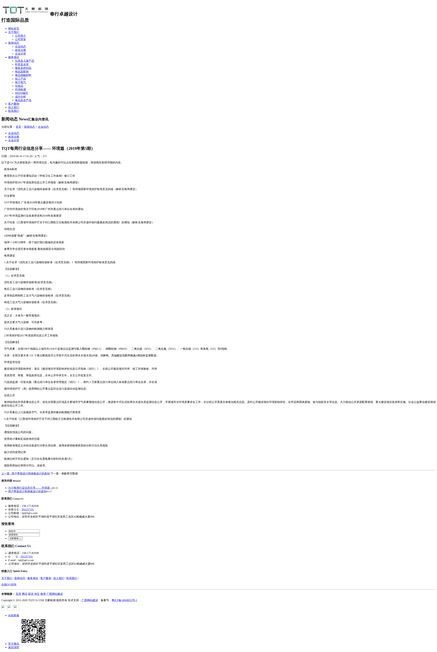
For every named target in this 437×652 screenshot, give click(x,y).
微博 (43, 593)
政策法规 (20, 50)
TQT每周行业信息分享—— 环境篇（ (30, 487)
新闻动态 (13, 42)
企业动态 (20, 46)
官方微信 (13, 643)
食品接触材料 (23, 75)
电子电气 (20, 82)
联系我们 (13, 111)
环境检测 (20, 89)
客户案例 (13, 103)
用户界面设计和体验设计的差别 (27, 491)
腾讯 (24, 593)
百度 (18, 593)
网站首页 (13, 28)
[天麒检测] (25, 14)
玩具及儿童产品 (24, 60)
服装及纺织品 (23, 68)
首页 (18, 126)
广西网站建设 (54, 593)
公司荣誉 (20, 39)
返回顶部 (13, 647)
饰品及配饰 (22, 71)
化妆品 (19, 85)
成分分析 (20, 96)
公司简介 (20, 35)
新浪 (30, 593)
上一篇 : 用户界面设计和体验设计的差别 (25, 473)
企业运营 (20, 53)
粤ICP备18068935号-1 (124, 600)
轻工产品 (20, 78)
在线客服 (13, 615)
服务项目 (13, 57)
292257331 (28, 509)
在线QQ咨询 (8, 584)
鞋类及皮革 (22, 64)
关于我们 (13, 32)
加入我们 (13, 107)
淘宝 (37, 593)
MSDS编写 (21, 93)
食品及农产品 (23, 100)
